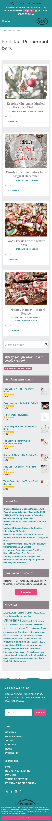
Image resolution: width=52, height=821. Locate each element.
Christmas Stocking (16, 638)
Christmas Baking (29, 621)
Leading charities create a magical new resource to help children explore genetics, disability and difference (23, 559)
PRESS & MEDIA (14, 736)
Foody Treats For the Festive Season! (26, 243)
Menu (7, 20)
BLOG (8, 748)
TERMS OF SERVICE (16, 779)
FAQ (7, 766)
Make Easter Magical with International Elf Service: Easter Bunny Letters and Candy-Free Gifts (25, 537)
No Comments (13, 190)
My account (25, 3)
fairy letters (33, 645)
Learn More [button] (30, 813)
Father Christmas (30, 648)
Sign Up (28, 10)
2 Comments (13, 259)
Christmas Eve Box (10, 632)
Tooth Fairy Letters (12, 661)
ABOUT (9, 740)
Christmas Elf (20, 629)
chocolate (27, 616)
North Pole (15, 654)
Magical (30, 652)
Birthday (31, 612)
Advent (6, 612)
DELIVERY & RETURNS (17, 771)
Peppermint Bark (9, 658)
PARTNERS (11, 752)
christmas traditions (15, 641)
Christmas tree (33, 642)
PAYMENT (10, 775)
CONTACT (10, 744)
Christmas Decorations (33, 624)
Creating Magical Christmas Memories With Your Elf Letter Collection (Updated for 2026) (24, 510)
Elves (27, 645)
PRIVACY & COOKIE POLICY (20, 783)
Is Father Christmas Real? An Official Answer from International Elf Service (24, 545)
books (37, 613)
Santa (41, 657)
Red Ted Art (34, 658)
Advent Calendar (18, 612)
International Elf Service (32, 111)
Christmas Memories (15, 635)
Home (4, 31)
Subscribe (26, 591)
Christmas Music (28, 635)
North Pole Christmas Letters (33, 654)
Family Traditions (12, 648)
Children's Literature (16, 616)
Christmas (15, 111)
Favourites (36, 3)
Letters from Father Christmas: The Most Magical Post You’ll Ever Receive (22, 552)
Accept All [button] (26, 818)
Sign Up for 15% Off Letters (18, 368)
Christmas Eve (36, 628)
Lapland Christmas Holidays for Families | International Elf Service (23, 529)
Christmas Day (15, 624)
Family (40, 645)
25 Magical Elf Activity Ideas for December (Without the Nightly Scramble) (23, 517)
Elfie (13, 645)
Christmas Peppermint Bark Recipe (26, 311)
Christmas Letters (32, 317)
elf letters (20, 645)
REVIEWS (10, 732)
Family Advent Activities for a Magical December (26, 174)
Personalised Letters (23, 658)
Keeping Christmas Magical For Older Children (26, 105)
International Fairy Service (15, 651)
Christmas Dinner (9, 629)
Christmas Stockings (33, 638)
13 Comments (13, 330)
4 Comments (13, 122)
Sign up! (40, 712)
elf (10, 645)
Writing (23, 661)
